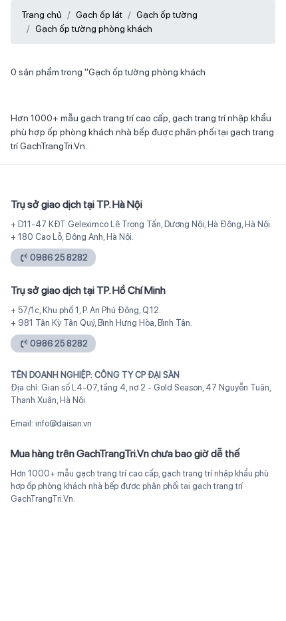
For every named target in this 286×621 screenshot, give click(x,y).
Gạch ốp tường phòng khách (93, 28)
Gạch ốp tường (167, 14)
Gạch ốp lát (99, 14)
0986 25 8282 (59, 258)
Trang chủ (41, 14)
